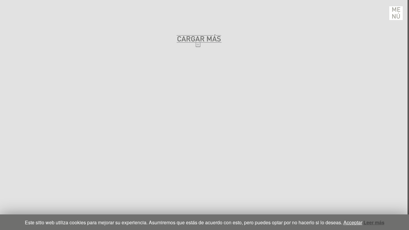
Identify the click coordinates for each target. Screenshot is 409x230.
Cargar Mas (199, 40)
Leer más (373, 222)
